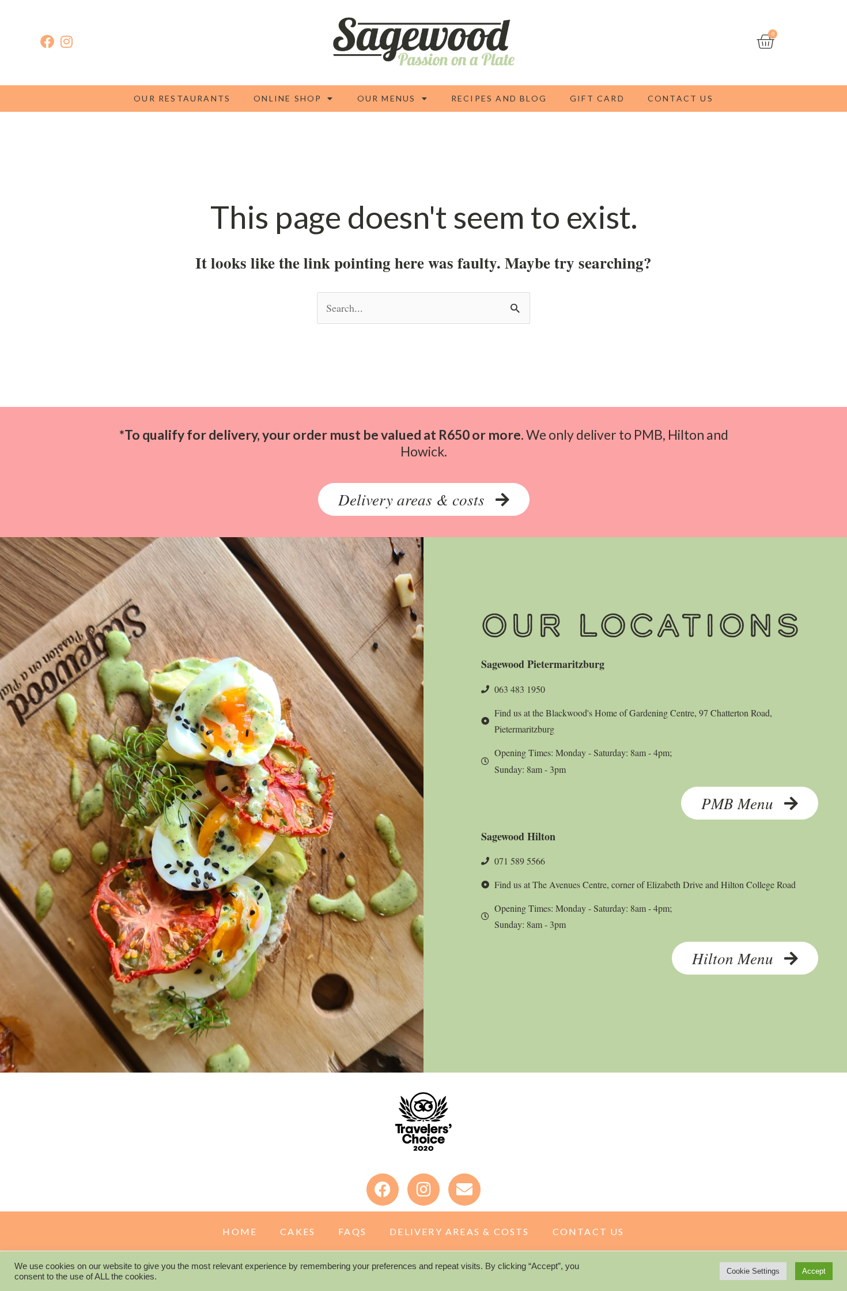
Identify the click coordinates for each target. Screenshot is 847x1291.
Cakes (297, 1231)
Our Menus (386, 98)
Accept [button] (814, 1271)
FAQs (352, 1231)
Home (239, 1231)
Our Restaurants (182, 98)
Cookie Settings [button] (753, 1271)
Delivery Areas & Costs (459, 1231)
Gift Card (597, 98)
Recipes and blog (499, 98)
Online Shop (288, 98)
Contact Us (680, 98)
